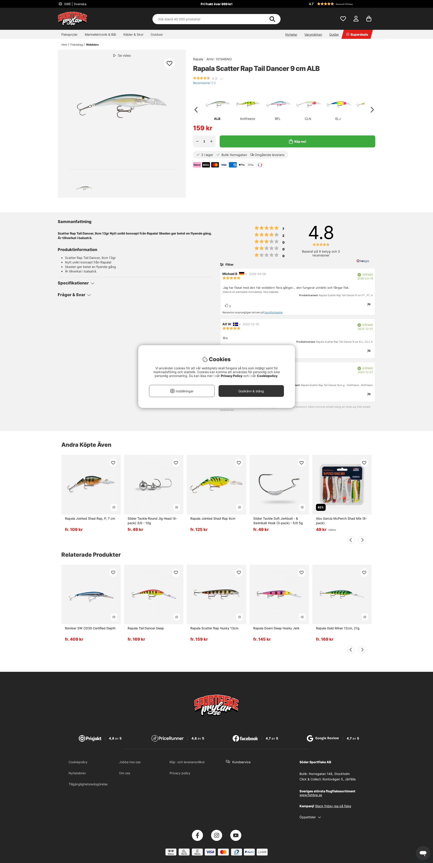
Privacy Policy (231, 376)
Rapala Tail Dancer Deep (146, 628)
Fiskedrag (76, 44)
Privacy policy (180, 773)
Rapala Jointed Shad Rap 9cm (212, 518)
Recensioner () (204, 83)
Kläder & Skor (133, 34)
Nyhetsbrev (77, 773)
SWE (74, 4)
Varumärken (313, 34)
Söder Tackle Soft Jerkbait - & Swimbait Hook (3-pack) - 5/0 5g (278, 520)
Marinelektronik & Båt (100, 34)
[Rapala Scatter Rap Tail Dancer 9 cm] (84, 188)
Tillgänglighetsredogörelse (88, 784)
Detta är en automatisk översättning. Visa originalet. (251, 292)
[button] (341, 4)
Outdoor (157, 34)
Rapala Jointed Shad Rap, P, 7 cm (90, 518)
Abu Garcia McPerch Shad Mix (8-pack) (341, 520)
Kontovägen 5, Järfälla (339, 779)
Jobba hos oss (129, 762)
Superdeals (359, 34)
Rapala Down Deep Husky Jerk (276, 628)
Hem (64, 44)
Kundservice (241, 762)
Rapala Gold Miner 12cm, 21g (337, 628)
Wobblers (92, 44)
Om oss (124, 773)
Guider (334, 34)
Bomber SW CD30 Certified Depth (90, 628)
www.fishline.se (310, 795)
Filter (229, 264)
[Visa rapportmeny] (369, 305)
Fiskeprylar (69, 34)
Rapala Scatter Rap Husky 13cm (214, 628)
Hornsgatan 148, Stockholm (329, 774)
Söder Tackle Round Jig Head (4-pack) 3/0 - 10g (152, 520)
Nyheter (291, 34)
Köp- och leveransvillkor (187, 762)
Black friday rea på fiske (333, 806)
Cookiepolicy (78, 762)
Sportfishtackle (273, 312)
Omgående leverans (269, 155)
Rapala (198, 59)
